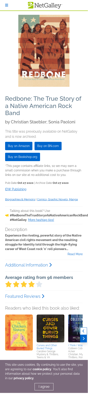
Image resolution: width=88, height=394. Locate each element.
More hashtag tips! (41, 220)
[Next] (83, 338)
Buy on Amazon (19, 146)
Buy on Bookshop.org (22, 157)
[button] (19, 337)
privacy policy (24, 378)
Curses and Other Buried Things (47, 347)
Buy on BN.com (48, 146)
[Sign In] (7, 5)
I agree (44, 387)
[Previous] (83, 331)
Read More (75, 254)
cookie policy (42, 369)
